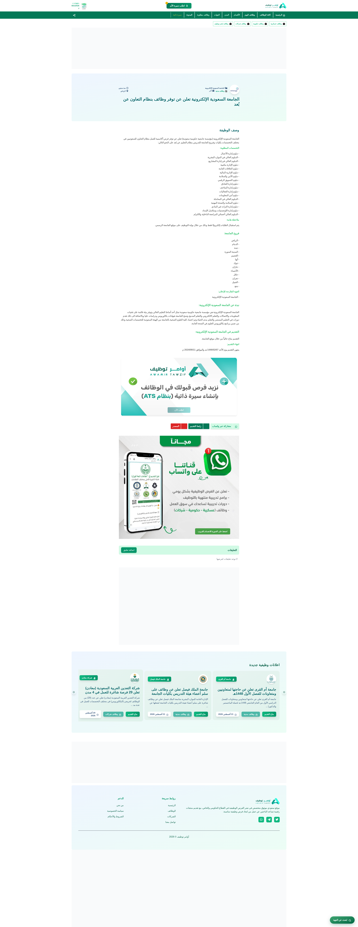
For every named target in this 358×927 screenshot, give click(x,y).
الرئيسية (172, 805)
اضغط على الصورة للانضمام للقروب (212, 531)
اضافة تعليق (128, 550)
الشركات (171, 816)
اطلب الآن (179, 410)
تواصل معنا (170, 822)
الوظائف (172, 811)
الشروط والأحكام (116, 816)
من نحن (120, 805)
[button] (74, 15)
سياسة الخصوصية (115, 811)
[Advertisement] (202, 48)
